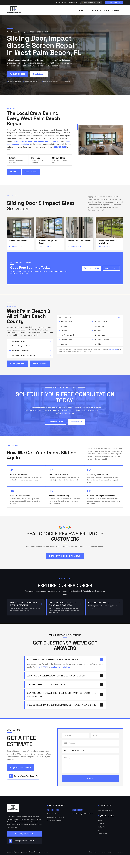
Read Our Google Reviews (65, 556)
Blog (106, 10)
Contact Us (117, 10)
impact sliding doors (36, 141)
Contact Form (110, 268)
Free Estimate (38, 74)
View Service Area (40, 364)
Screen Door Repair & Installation (82, 814)
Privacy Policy (92, 852)
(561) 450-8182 (115, 2)
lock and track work (53, 141)
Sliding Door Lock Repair (54, 820)
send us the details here (60, 667)
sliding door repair (20, 141)
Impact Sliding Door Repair (55, 817)
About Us (96, 10)
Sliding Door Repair (53, 814)
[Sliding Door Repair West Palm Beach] (14, 10)
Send (90, 778)
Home (100, 820)
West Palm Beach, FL (105, 810)
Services (83, 10)
